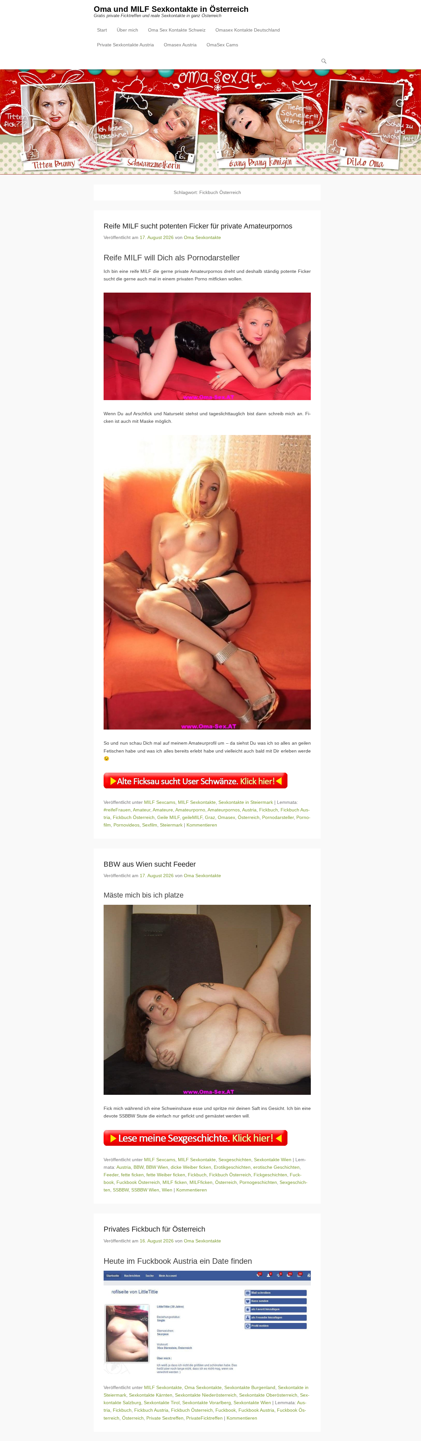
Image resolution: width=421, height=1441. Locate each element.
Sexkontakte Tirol (162, 1402)
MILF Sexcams (159, 802)
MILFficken (200, 1182)
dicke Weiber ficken (191, 1167)
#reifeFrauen (117, 809)
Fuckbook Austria (256, 1410)
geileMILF (192, 817)
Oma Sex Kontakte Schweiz (177, 30)
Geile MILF (168, 817)
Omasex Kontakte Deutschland (247, 30)
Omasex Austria (180, 44)
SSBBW (121, 1189)
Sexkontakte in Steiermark (245, 802)
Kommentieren (201, 825)
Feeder (111, 1174)
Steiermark (171, 825)
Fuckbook (225, 1410)
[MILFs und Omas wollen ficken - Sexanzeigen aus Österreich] (210, 122)
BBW (138, 1167)
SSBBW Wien (145, 1189)
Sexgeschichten (234, 1159)
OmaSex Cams (222, 44)
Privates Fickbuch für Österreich (154, 1229)
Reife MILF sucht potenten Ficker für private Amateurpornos (198, 226)
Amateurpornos (224, 809)
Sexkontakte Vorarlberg (206, 1402)
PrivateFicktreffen (204, 1418)
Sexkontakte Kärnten (150, 1395)
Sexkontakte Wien (272, 1159)
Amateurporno (190, 809)
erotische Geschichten (276, 1167)
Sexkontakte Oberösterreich (268, 1395)
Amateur (141, 809)
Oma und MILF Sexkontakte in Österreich (171, 9)
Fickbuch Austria (151, 1410)
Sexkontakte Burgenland (249, 1387)
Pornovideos (126, 825)
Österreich (249, 817)
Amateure (163, 809)
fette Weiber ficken (165, 1174)
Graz (210, 817)
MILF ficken (174, 1182)
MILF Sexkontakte (197, 802)
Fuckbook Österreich (138, 1182)
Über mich (127, 30)
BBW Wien (157, 1167)
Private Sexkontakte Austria (125, 44)
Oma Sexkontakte (202, 237)
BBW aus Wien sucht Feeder (150, 864)
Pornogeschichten (258, 1182)
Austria (249, 809)
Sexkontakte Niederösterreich (205, 1395)
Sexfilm (149, 825)
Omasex (226, 817)
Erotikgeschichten (232, 1167)
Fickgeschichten (270, 1174)
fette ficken (132, 1174)
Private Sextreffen (165, 1418)
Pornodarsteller (278, 817)
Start (102, 30)
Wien (167, 1189)
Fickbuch (268, 809)
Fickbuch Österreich (134, 817)
